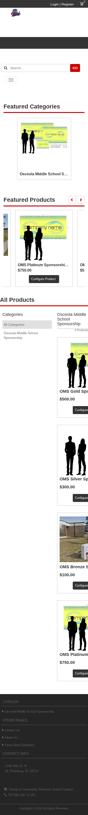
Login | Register (62, 4)
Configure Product (43, 279)
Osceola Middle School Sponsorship (29, 711)
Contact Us (12, 730)
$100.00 (67, 575)
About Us (11, 737)
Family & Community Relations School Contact (41, 789)
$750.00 (24, 270)
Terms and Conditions (19, 745)
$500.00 (67, 399)
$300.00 (67, 487)
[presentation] (72, 199)
